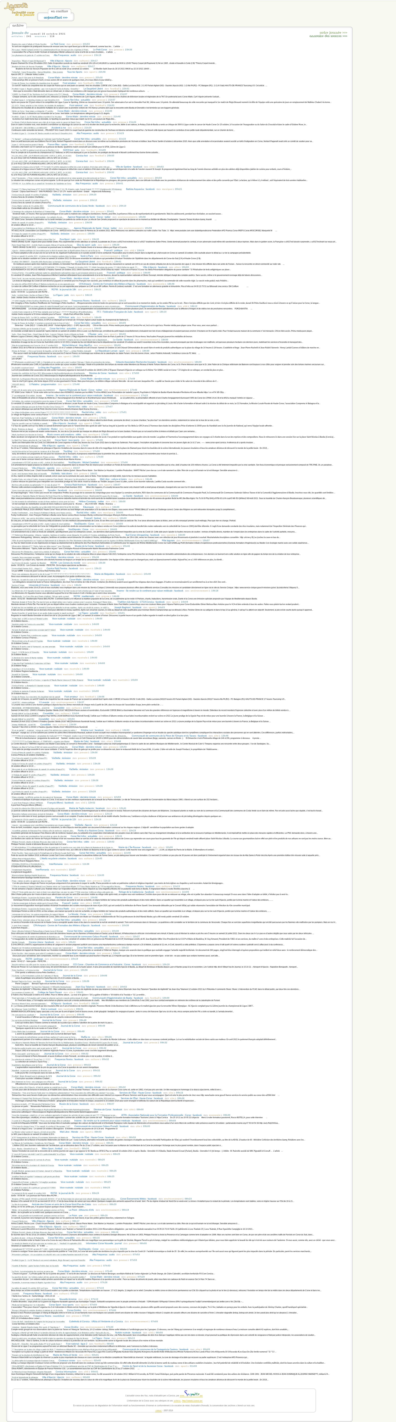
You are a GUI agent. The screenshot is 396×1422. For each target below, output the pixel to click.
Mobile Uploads (18, 942)
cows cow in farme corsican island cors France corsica (33, 457)
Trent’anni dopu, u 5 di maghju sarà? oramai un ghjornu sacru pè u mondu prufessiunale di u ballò (50, 998)
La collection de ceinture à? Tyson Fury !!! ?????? (31, 1059)
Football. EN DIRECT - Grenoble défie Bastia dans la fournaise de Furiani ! (41, 261)
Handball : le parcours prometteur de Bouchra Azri (31, 1070)
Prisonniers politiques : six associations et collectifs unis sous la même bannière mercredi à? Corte (50, 1254)
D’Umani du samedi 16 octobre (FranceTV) (29, 233)
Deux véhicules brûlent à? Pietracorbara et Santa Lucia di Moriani (37, 931)
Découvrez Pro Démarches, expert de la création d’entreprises (36, 551)
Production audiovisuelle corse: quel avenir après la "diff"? (35, 1048)
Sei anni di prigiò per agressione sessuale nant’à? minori (34, 629)
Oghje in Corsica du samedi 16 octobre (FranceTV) (32, 763)
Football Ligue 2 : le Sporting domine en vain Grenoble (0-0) (35, 100)
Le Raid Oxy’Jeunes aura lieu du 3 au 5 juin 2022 (31, 440)
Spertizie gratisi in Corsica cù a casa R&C (28, 624)
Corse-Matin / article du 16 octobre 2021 (28, 206)
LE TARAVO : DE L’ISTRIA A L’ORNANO (29, 127)
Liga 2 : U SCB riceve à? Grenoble (25, 652)
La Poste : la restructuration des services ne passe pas (33, 1271)
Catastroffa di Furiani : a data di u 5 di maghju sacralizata (34, 1182)
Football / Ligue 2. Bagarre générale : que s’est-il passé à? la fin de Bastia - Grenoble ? (45, 88)
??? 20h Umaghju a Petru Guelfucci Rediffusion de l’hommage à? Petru (39, 300)
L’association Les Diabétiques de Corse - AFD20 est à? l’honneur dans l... (41, 228)
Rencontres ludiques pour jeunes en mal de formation (32, 814)
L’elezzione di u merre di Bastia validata (27, 657)
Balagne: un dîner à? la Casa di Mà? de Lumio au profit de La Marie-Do (40, 747)
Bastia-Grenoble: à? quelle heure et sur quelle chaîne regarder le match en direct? (43, 613)
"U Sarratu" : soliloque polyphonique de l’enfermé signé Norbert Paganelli (41, 139)
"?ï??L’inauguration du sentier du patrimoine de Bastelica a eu (36, 936)
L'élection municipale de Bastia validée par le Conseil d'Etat (35, 903)
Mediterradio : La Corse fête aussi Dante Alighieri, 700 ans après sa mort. (41, 596)
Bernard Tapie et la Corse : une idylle (26, 981)
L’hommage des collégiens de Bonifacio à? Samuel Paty (33, 211)
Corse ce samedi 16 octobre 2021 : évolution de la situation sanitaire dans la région (44, 256)
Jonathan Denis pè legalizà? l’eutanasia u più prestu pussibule (36, 1176)
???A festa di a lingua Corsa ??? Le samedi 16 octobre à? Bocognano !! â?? (41, 1126)
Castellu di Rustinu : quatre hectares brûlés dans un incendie (35, 1265)
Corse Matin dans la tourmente (24, 1031)
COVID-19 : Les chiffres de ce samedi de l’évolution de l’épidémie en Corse (41, 183)
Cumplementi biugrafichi (21, 869)
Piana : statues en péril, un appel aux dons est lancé (32, 881)
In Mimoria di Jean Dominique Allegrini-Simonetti (31, 1371)
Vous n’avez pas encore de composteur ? (27, 490)
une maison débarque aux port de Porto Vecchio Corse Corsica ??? (38, 406)
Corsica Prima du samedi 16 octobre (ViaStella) (30, 752)
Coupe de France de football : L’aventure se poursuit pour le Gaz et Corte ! (41, 323)
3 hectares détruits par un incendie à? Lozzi (28, 328)
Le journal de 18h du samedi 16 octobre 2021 (29, 289)
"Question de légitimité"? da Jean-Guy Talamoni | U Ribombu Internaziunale (41, 986)
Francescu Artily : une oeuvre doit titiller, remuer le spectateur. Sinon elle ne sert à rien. (46, 518)
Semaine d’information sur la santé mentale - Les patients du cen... (37, 217)
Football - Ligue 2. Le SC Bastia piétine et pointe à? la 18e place (37, 116)
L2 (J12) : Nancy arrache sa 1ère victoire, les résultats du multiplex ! (38, 105)
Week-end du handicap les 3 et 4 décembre (28, 1304)
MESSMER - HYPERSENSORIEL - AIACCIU (31, 708)
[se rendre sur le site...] (16, 10)
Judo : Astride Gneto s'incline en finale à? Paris (30, 295)
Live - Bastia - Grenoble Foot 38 (24, 1148)
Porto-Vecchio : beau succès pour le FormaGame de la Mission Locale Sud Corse (43, 853)
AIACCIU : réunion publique (23, 702)
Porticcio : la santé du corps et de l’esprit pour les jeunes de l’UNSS (38, 579)
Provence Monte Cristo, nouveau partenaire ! (29, 1003)
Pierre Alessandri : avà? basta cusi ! (26, 1053)
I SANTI (15, 1293)
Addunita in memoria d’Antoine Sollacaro (28, 691)
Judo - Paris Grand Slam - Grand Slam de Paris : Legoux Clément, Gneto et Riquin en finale (48, 334)
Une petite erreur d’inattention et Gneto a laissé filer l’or (33, 239)
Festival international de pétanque (25, 445)
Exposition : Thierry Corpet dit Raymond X (29, 61)
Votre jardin (16, 959)
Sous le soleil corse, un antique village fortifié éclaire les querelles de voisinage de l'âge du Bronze (50, 1338)
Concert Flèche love (20, 468)
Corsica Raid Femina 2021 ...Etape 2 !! (27, 568)
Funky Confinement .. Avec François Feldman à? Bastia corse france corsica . (42, 512)
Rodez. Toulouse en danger (22, 429)
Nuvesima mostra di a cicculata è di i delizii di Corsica (33, 1165)
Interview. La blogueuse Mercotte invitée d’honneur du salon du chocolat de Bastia (44, 378)
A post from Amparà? (20, 925)
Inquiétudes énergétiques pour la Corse (27, 1065)
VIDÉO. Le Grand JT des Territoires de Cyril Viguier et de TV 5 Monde (40, 94)
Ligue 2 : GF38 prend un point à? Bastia (27, 144)
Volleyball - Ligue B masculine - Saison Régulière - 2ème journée (37, 72)
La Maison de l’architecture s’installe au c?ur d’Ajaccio (33, 1143)
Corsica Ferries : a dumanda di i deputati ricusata (31, 685)
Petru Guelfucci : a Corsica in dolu (25, 970)
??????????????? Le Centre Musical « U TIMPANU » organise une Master (41, 741)
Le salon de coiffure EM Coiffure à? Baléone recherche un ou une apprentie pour (43, 284)
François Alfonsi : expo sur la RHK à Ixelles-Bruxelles (33, 1299)
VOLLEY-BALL (18, 384)
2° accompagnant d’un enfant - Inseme (27, 395)
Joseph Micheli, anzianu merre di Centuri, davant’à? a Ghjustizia (37, 1171)
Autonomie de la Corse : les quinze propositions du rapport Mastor (38, 914)
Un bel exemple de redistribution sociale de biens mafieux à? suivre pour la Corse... (44, 1037)
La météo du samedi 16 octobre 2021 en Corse (30, 1288)
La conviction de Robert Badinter (25, 1020)
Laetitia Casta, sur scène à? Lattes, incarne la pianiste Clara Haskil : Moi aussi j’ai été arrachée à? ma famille (54, 479)
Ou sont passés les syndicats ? (24, 1014)
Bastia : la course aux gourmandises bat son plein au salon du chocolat (39, 836)
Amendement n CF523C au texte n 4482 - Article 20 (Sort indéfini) (38, 529)
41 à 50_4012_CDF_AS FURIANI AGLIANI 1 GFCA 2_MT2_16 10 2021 (42, 172)
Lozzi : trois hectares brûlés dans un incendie (29, 473)
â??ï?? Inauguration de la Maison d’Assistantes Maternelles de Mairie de (40, 1137)
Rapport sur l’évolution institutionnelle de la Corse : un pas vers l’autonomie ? (42, 947)
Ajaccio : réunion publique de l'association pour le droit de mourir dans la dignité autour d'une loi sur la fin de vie (56, 250)
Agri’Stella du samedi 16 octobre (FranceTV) (29, 791)
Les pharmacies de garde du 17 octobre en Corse (31, 55)
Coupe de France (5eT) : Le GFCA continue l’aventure (33, 317)
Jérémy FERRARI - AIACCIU (24, 724)
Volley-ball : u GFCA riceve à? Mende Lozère (30, 618)
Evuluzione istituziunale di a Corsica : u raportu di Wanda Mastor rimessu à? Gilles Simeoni (47, 680)
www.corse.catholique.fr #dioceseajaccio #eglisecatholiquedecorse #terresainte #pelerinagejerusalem (50, 1109)
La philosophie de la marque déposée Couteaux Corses (33, 1360)
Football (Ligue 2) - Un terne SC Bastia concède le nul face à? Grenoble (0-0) (42, 133)
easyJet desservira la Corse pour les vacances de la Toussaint (35, 451)
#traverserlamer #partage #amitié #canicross (29, 875)
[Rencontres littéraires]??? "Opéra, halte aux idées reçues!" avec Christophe (41, 546)
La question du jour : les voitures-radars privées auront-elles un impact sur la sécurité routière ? (49, 1277)
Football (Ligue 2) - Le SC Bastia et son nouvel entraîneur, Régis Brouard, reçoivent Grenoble (48, 1260)
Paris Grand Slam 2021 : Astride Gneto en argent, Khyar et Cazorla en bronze (42, 245)
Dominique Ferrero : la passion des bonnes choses (31, 897)
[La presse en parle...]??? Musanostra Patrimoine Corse (34, 1104)
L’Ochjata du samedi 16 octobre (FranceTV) (29, 775)
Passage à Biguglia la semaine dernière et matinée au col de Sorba (37, 1310)
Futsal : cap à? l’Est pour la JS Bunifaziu (28, 77)
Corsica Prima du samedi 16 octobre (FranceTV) (31, 780)
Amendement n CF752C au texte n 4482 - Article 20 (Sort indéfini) (38, 462)
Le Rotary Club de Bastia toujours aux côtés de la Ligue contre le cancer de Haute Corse (46, 122)
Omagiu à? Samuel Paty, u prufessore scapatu (29, 635)
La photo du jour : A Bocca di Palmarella (28, 1238)
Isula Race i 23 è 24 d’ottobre (23, 669)
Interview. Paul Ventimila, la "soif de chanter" (29, 418)
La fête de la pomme (20, 1204)
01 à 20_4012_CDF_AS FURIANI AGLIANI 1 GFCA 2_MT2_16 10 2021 (42, 155)
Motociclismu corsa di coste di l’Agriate (27, 641)
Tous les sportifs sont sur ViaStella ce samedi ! (30, 423)
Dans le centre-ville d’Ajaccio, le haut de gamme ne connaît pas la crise (39, 1087)
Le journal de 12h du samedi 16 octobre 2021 (29, 819)
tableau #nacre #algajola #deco (24, 858)
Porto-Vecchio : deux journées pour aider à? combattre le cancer (36, 953)
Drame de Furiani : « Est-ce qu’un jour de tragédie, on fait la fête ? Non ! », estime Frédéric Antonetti (51, 351)
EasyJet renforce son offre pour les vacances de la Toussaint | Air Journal (40, 964)
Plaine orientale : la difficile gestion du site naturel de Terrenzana (37, 797)
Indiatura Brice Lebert (20, 1316)
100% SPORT (17, 356)
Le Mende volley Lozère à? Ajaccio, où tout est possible (34, 1132)
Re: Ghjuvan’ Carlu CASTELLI (24, 1009)
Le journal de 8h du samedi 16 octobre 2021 (29, 1193)
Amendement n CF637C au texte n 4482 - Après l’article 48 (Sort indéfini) (41, 524)
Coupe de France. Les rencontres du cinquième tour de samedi (36, 696)
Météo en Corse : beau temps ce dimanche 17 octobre (32, 111)
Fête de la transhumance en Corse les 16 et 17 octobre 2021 (35, 345)
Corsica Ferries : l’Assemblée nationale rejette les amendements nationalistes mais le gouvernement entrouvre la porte (57, 272)
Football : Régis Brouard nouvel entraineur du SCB (32, 1076)
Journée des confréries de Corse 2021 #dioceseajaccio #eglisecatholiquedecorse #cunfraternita (48, 373)
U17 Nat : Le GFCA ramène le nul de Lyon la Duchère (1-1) (35, 150)
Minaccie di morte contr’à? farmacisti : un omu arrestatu (33, 646)
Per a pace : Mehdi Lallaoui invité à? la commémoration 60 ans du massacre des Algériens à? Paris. (50, 49)
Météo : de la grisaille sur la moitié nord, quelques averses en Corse (38, 1210)
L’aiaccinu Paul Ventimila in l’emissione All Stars (31, 663)
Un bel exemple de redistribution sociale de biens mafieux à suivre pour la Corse (43, 501)
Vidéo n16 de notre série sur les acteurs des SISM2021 (33, 390)
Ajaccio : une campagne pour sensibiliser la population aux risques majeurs (41, 825)
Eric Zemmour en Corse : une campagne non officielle (33, 1081)
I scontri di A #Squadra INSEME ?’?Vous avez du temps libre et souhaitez (41, 1120)
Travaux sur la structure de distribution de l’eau (30, 1355)
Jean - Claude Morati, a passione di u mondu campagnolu (34, 1026)
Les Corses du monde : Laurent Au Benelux (29, 563)
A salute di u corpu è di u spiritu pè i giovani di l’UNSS (34, 1187)
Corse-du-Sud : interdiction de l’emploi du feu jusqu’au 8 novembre (38, 1321)
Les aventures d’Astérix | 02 (23, 992)
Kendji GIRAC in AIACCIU (23, 719)
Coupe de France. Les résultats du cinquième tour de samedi (35, 83)
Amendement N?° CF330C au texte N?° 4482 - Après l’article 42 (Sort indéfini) (43, 1249)
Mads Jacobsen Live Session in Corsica (27, 434)
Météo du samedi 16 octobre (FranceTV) (28, 222)
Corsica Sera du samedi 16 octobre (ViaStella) (30, 194)
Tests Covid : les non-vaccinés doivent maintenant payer (34, 278)
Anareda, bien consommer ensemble (26, 557)
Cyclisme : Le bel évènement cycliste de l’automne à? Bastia (35, 975)
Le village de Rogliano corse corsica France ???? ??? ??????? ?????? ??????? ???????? (44, 412)
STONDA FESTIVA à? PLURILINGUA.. (28, 864)
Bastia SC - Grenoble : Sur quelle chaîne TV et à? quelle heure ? (37, 1344)
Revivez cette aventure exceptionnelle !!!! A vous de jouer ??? (36, 484)
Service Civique (18, 585)
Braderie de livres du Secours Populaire (27, 66)
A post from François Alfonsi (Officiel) (27, 802)
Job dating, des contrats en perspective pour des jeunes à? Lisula (37, 401)
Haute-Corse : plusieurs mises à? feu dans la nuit (31, 920)
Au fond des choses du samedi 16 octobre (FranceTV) (33, 786)
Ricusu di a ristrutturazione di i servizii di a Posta (31, 1159)
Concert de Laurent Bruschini (23, 1226)
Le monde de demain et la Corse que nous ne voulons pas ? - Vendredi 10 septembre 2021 (47, 1243)
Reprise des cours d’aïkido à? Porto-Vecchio (29, 44)
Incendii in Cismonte (20, 674)
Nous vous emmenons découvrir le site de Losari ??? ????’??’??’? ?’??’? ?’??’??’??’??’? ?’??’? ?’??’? (51, 574)
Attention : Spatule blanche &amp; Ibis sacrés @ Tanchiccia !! (36, 1327)
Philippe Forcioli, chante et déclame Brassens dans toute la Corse (37, 841)
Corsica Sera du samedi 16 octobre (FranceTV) (30, 200)
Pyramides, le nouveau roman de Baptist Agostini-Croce (34, 1282)
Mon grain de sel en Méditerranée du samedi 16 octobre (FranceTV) (38, 769)
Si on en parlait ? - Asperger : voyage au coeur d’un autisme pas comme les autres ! (44, 730)
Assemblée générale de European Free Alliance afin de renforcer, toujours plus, (42, 830)
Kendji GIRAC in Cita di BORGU (25, 713)
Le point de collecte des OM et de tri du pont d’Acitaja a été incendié (38, 808)
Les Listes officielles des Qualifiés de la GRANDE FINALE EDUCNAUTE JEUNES (45, 507)
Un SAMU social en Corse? (23, 367)
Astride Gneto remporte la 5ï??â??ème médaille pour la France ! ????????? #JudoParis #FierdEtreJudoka (52, 312)
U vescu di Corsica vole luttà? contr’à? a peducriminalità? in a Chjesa (39, 1154)
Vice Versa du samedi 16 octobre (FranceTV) (29, 758)
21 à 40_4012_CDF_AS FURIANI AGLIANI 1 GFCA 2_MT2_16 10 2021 (42, 161)
